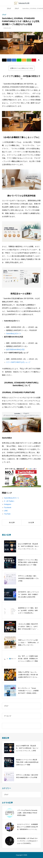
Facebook (7, 507)
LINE (6, 511)
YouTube (7, 514)
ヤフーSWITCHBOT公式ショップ (18, 362)
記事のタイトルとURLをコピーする (21, 68)
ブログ (4, 14)
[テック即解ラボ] (21, 3)
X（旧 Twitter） (9, 501)
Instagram (7, 504)
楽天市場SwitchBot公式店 (15, 349)
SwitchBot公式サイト (13, 333)
